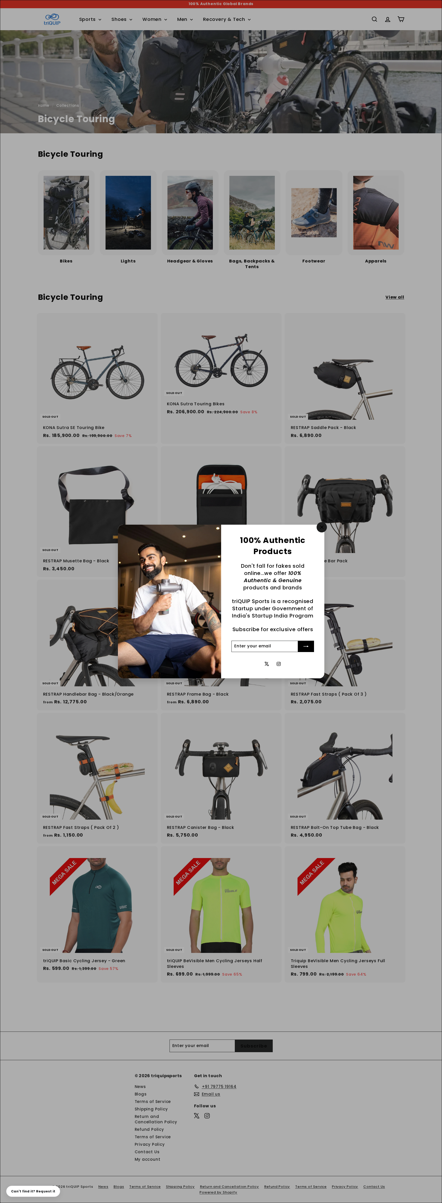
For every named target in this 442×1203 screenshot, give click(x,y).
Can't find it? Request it (33, 1191)
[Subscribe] (306, 646)
